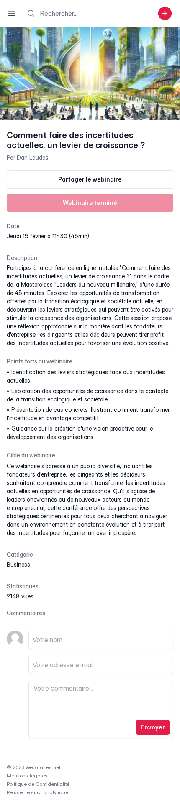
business (18, 564)
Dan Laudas (33, 157)
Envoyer (153, 727)
